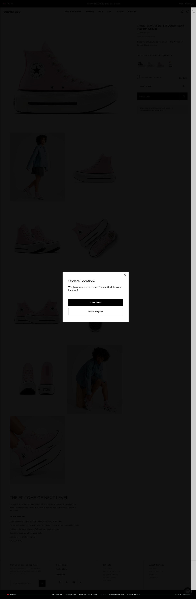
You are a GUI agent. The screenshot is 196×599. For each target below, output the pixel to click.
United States (96, 302)
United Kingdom (95, 311)
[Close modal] (126, 275)
